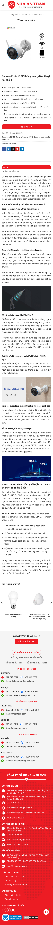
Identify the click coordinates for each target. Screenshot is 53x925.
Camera (24, 14)
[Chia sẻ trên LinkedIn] (22, 149)
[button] (3, 4)
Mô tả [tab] (5, 167)
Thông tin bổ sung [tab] (11, 171)
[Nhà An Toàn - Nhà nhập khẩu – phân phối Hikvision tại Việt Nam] (26, 5)
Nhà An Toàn (8, 513)
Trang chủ (13, 14)
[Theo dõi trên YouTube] (13, 910)
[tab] (26, 652)
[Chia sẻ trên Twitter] (9, 149)
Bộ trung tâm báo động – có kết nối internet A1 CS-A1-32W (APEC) (39, 616)
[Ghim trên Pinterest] (17, 149)
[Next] (51, 607)
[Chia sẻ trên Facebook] (4, 149)
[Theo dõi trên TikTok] (9, 910)
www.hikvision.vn (15, 812)
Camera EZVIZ (37, 14)
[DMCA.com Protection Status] (31, 917)
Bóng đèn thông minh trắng (13, 615)
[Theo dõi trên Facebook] (4, 910)
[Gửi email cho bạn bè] (13, 149)
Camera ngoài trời (40, 137)
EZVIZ (12, 137)
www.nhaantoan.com (34, 812)
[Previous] (1, 607)
